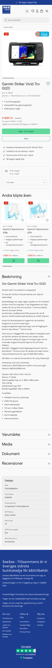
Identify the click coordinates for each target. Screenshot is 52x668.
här (47, 594)
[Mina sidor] (37, 11)
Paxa (26, 138)
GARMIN (8, 497)
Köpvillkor (24, 628)
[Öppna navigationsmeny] (47, 11)
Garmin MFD (8, 27)
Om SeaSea (6, 631)
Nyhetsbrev (6, 622)
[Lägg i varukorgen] (14, 260)
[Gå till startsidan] (6, 10)
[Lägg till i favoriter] (23, 220)
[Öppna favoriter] (33, 11)
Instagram (41, 622)
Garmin (5, 96)
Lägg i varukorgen (26, 131)
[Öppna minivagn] (41, 11)
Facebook (41, 618)
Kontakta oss (7, 618)
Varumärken (24, 622)
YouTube (40, 625)
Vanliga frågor (25, 625)
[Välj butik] (27, 11)
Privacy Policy (25, 632)
